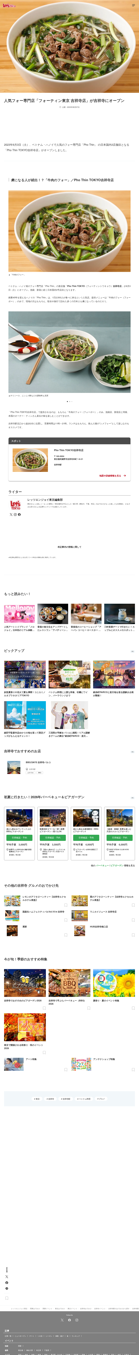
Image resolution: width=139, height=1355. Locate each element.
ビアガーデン (117, 865)
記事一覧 (8, 1336)
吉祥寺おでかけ (85, 1308)
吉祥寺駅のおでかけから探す (118, 1308)
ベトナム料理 (84, 1098)
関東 (19, 1346)
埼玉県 (38, 1350)
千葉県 (46, 1350)
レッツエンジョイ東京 (19, 1308)
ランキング (76, 1336)
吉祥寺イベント (100, 1308)
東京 (37, 1098)
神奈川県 (29, 1350)
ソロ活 (39, 1336)
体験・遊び (59, 1336)
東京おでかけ (60, 1308)
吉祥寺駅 (66, 1098)
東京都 (20, 1350)
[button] (67, 401)
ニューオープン (20, 1336)
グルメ (102, 1098)
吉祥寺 (51, 1098)
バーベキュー (102, 865)
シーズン (49, 1336)
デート (31, 1336)
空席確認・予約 (19, 838)
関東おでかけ (35, 1308)
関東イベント (47, 1308)
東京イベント (72, 1308)
